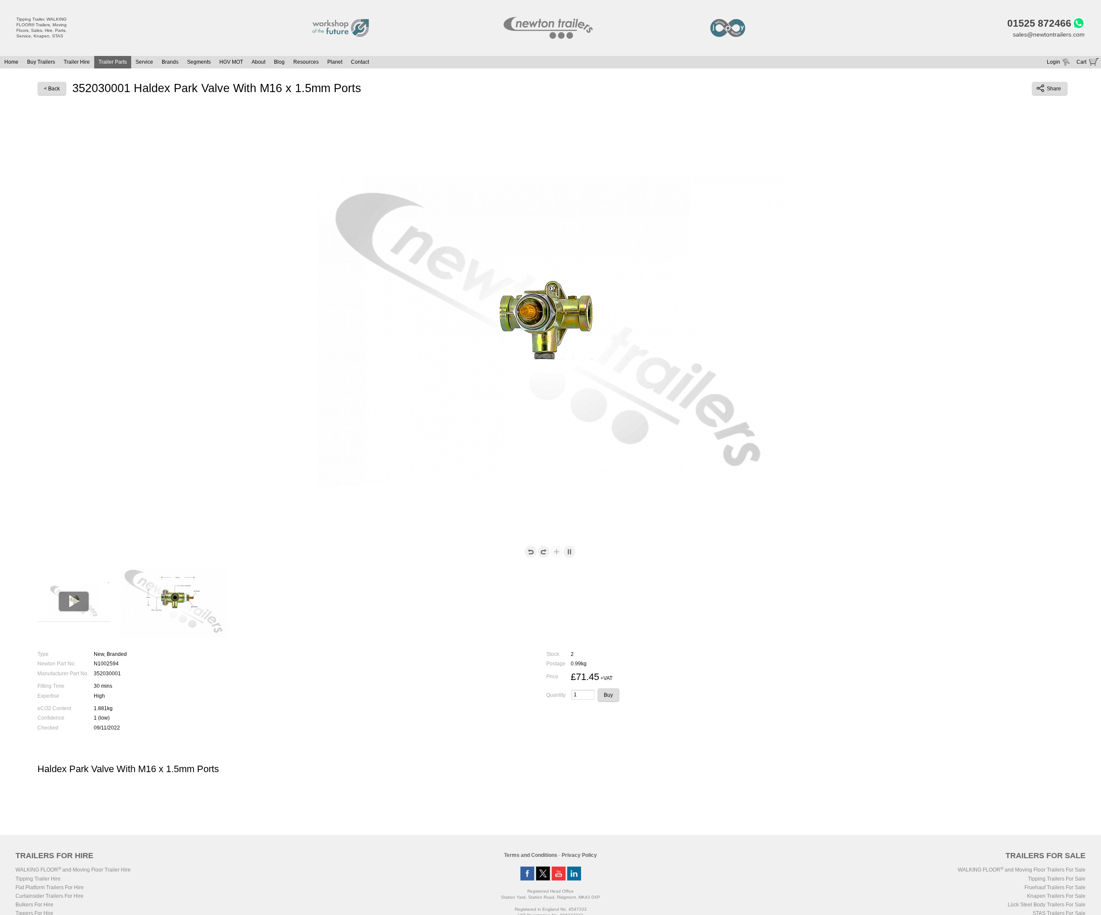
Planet (334, 62)
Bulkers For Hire (34, 905)
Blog (279, 62)
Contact (360, 62)
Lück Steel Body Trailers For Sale (1047, 905)
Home (11, 62)
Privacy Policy (579, 855)
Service (144, 62)
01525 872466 (1039, 23)
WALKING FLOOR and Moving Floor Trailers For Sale (1022, 870)
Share (1054, 89)
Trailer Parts (112, 62)
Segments (199, 62)
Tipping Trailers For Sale (1057, 879)
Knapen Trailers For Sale (1056, 896)
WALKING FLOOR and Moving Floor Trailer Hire (73, 870)
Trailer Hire (77, 62)
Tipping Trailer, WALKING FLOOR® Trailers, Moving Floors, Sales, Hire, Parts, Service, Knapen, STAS (41, 27)
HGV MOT (231, 62)
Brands (170, 62)
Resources (306, 62)
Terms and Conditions (530, 855)
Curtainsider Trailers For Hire (49, 896)
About (258, 62)
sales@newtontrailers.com (1049, 34)
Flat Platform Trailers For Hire (49, 887)
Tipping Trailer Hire (38, 879)
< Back (52, 89)
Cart (1081, 62)
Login (1053, 62)
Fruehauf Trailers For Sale (1055, 887)
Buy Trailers (41, 62)
